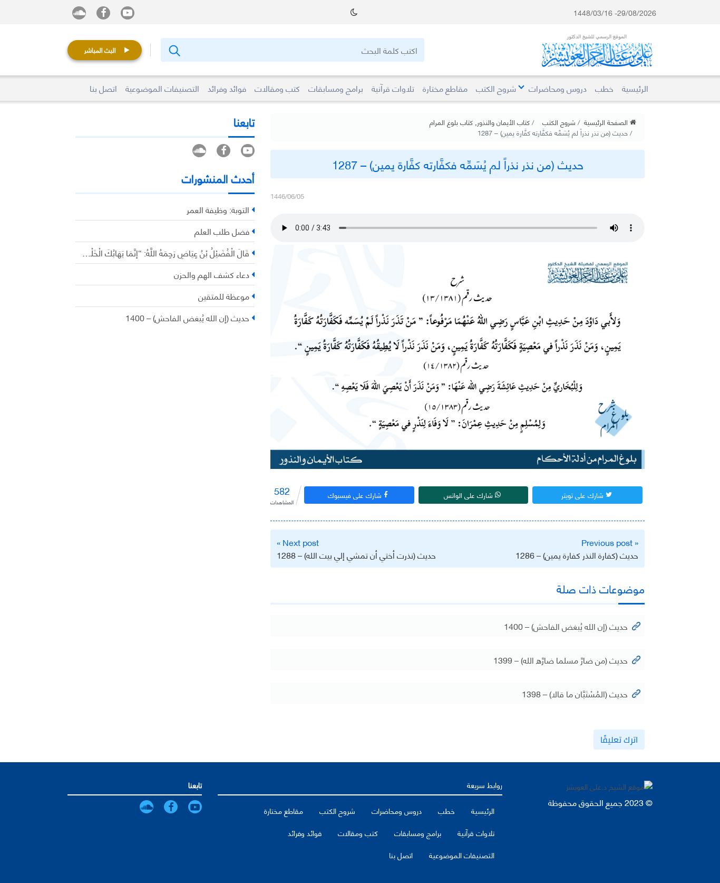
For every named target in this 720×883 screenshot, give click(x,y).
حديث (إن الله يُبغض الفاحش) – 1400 (566, 626)
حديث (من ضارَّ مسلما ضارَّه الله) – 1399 (560, 659)
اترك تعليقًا (619, 739)
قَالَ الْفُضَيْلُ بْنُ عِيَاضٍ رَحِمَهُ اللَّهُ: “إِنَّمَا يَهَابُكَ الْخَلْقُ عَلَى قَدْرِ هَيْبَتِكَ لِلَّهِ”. (132, 252)
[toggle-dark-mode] (354, 12)
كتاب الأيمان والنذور (503, 122)
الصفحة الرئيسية (607, 122)
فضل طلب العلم (221, 230)
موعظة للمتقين (223, 295)
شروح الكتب (559, 122)
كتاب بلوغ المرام (451, 122)
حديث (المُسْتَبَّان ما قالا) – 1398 (575, 693)
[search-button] (174, 50)
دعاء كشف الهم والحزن (211, 274)
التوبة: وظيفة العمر (218, 209)
